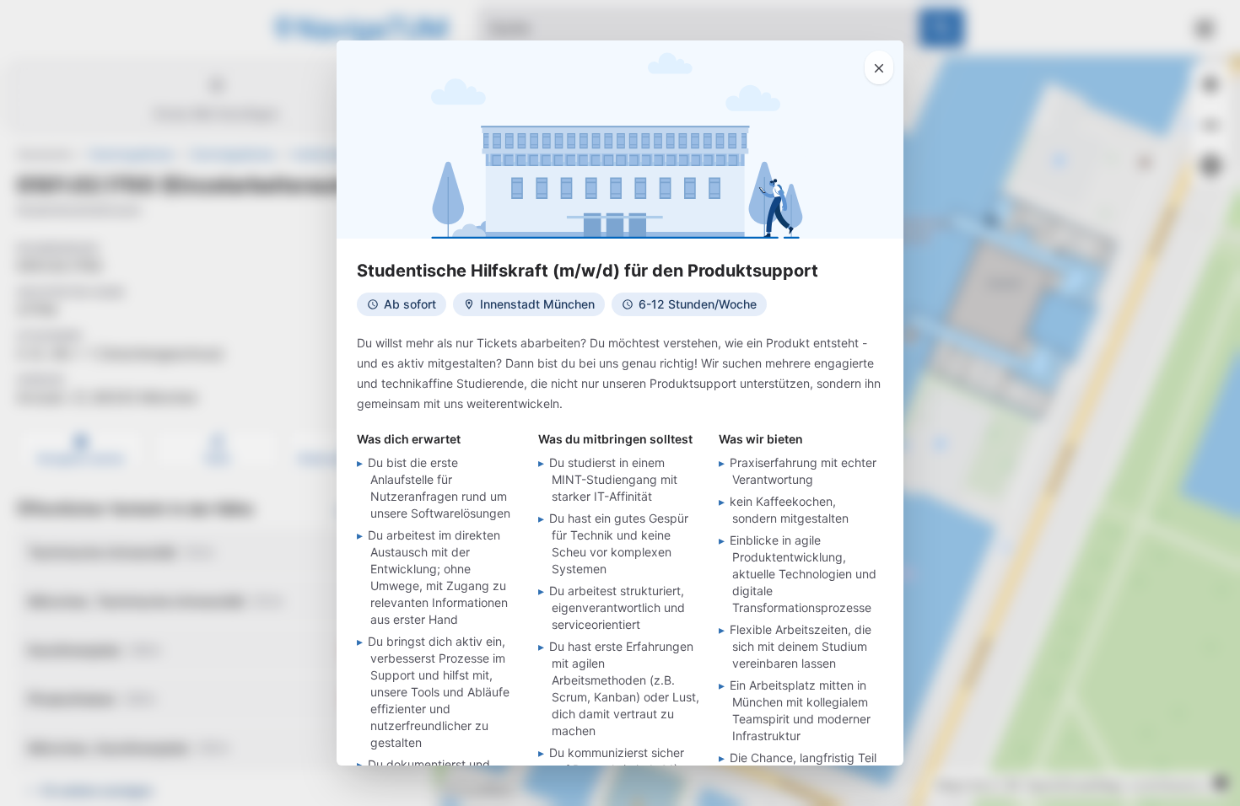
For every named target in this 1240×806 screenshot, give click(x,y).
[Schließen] (879, 67)
